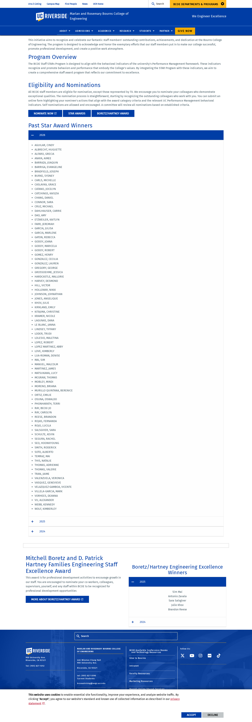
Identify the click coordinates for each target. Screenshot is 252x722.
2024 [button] (42, 531)
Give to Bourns (137, 658)
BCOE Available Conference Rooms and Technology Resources (148, 651)
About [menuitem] (63, 31)
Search (160, 3)
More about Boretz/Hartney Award (55, 599)
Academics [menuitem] (104, 31)
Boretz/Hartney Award (113, 113)
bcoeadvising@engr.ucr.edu (91, 683)
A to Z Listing (34, 4)
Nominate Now (43, 113)
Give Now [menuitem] (185, 31)
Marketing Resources (141, 681)
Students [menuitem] (145, 31)
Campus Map (53, 4)
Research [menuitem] (125, 31)
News (85, 4)
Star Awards (76, 113)
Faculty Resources (139, 673)
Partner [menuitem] (165, 31)
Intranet (134, 666)
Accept (191, 715)
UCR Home (98, 4)
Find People (71, 4)
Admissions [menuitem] (82, 31)
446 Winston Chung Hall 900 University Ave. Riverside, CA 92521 (89, 664)
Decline (213, 715)
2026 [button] (42, 135)
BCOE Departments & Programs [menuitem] (195, 4)
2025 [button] (42, 521)
